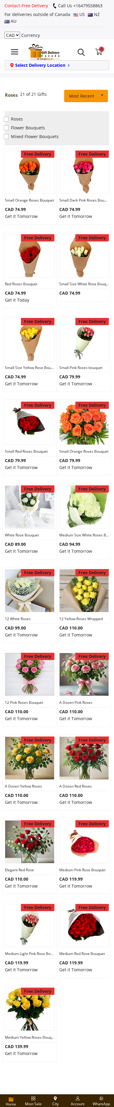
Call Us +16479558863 (79, 5)
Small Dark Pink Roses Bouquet (84, 200)
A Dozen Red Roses (75, 786)
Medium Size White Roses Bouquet (84, 535)
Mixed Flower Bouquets (35, 136)
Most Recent (81, 96)
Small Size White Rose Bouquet (84, 283)
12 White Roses (18, 618)
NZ (96, 14)
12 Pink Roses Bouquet (24, 702)
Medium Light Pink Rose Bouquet (29, 953)
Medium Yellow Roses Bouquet (29, 1037)
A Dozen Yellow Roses (23, 786)
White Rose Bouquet (22, 535)
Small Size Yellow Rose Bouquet (29, 367)
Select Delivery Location (40, 65)
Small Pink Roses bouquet (80, 367)
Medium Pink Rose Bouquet (82, 869)
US (81, 14)
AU (12, 21)
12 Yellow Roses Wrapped (81, 618)
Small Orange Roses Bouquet (29, 200)
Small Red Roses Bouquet (26, 451)
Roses (17, 119)
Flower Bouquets (28, 128)
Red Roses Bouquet (21, 283)
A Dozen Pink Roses (75, 702)
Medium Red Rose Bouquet (82, 953)
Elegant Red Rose (19, 869)
